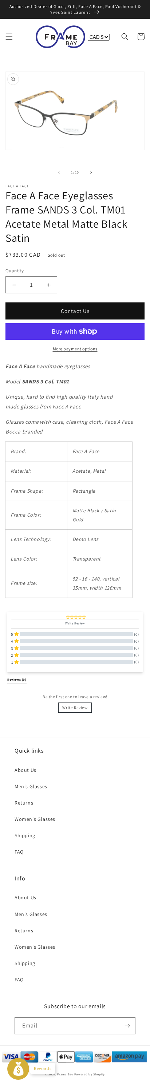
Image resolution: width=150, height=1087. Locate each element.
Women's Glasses (35, 819)
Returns (24, 802)
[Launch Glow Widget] (18, 1069)
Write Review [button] (74, 623)
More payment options (75, 348)
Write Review (74, 707)
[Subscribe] (127, 1025)
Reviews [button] (17, 679)
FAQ (19, 851)
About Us (25, 770)
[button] (9, 37)
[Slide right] (91, 172)
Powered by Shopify (89, 1074)
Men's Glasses (31, 786)
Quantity (14, 271)
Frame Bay (65, 1074)
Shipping (25, 835)
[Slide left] (59, 172)
